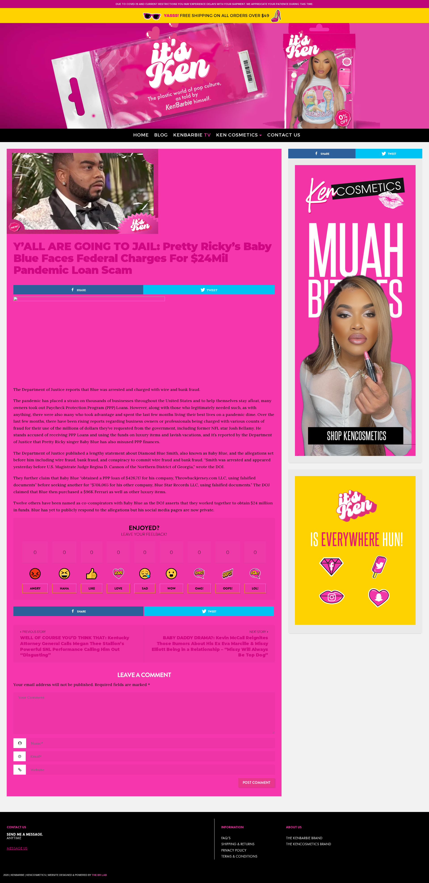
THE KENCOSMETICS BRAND (308, 844)
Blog (161, 134)
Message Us (17, 848)
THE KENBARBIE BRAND (304, 838)
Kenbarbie (192, 134)
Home (141, 134)
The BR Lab (99, 875)
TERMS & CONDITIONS (239, 856)
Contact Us (283, 134)
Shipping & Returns (237, 844)
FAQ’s (226, 838)
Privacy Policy (233, 850)
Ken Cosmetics (237, 134)
